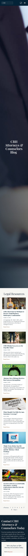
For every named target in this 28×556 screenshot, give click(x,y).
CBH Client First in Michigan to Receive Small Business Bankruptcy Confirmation (13, 313)
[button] (24, 3)
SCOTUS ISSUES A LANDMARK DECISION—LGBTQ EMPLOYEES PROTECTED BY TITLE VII (14, 486)
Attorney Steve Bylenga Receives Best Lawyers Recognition (13, 379)
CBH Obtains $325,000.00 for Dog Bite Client (13, 347)
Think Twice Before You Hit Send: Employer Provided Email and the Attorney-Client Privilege (13, 448)
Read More (6, 327)
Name (8, 551)
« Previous (6, 507)
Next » (15, 510)
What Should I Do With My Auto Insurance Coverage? (13, 413)
